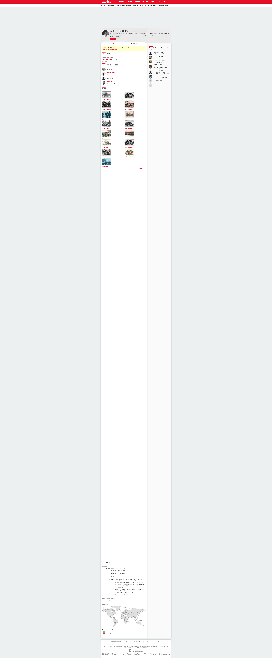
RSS (138, 646)
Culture (137, 1)
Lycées (117, 5)
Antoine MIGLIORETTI (159, 61)
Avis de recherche (163, 5)
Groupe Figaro (134, 647)
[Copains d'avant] (137, 654)
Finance (145, 1)
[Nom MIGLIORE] (150, 81)
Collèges (122, 5)
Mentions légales (127, 647)
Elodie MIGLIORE (158, 64)
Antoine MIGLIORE (158, 52)
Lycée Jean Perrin (107, 59)
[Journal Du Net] (122, 654)
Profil (113, 43)
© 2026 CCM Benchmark (143, 647)
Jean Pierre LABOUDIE (113, 77)
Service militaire (152, 5)
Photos (135, 43)
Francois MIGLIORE (158, 70)
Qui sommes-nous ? (108, 646)
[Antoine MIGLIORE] (105, 33)
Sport (130, 1)
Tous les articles (134, 646)
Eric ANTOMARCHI (111, 72)
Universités (135, 5)
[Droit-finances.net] (129, 654)
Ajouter (113, 39)
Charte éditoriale (119, 646)
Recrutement (142, 646)
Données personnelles (150, 646)
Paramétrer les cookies (159, 646)
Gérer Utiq (166, 646)
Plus (158, 1)
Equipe (113, 646)
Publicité (124, 646)
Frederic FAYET (111, 68)
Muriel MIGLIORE (158, 76)
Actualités (121, 1)
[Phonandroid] (164, 654)
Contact (128, 646)
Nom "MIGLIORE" (158, 80)
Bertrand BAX (110, 81)
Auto (152, 1)
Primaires (128, 5)
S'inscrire (103, 5)
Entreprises (143, 5)
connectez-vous (135, 47)
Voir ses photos (142, 168)
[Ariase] (153, 654)
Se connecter (111, 5)
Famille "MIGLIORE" (158, 85)
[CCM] (114, 654)
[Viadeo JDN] (145, 654)
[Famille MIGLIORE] (150, 85)
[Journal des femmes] (106, 654)
